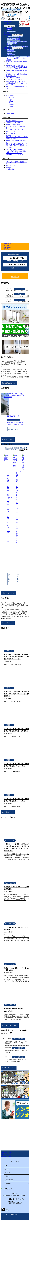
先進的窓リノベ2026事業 (13, 38)
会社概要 (9, 29)
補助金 (11, 101)
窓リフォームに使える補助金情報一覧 (17, 41)
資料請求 (9, 53)
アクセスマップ (11, 31)
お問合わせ (7, 243)
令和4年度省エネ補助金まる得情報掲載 (17, 46)
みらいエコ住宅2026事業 (13, 40)
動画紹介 (9, 44)
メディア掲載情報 (12, 43)
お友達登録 (7, 247)
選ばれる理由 (8, 21)
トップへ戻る (15, 1161)
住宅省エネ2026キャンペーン (14, 36)
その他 (11, 106)
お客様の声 (8, 1176)
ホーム (7, 1165)
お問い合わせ (8, 48)
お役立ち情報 (8, 34)
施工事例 (6, 33)
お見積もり (7, 245)
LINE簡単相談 (11, 54)
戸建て (11, 99)
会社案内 (6, 23)
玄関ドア (11, 104)
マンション (12, 97)
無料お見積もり (11, 51)
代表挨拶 (9, 28)
